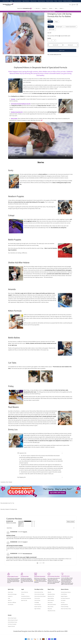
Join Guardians (17, 1)
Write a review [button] (70, 521)
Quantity (49, 38)
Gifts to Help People (12, 618)
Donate (60, 1)
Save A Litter (51, 29)
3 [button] (40, 563)
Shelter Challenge (67, 1)
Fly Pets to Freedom (12, 624)
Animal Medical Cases (12, 622)
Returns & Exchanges (12, 594)
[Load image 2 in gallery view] (16, 59)
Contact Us (10, 596)
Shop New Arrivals (51, 610)
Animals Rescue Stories (66, 592)
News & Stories (41, 1)
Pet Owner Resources (65, 598)
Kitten (50, 21)
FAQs (9, 598)
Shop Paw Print (51, 596)
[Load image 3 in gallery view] (23, 59)
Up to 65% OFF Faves (57, 493)
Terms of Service (24, 592)
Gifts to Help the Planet (13, 620)
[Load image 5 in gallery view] (38, 59)
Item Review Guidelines (26, 598)
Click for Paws (37, 600)
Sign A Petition (37, 608)
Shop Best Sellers (51, 594)
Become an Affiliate (12, 602)
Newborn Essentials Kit (71, 26)
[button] (70, 4)
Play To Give (33, 1)
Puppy (56, 21)
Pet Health (63, 600)
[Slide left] (4, 59)
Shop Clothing (51, 598)
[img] (13, 531)
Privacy (22, 594)
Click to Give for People (39, 594)
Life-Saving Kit (59, 26)
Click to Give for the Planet (39, 596)
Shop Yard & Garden (52, 604)
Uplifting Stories (64, 604)
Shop (11, 1)
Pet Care (63, 602)
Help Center (10, 592)
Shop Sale (50, 608)
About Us (10, 600)
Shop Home (50, 602)
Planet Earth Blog (64, 606)
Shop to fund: (23, 8)
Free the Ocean (37, 604)
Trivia (55, 1)
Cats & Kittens (64, 594)
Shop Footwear (51, 600)
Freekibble (36, 602)
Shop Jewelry (50, 606)
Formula (51, 26)
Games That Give (37, 606)
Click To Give (6, 1)
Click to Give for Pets (38, 592)
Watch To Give (49, 1)
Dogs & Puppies (64, 596)
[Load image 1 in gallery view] (9, 59)
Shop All (49, 592)
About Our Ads (24, 600)
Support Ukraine (11, 626)
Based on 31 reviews (11, 522)
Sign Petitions (26, 1)
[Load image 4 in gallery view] (30, 59)
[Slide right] (43, 59)
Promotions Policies (25, 596)
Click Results (10, 604)
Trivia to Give (37, 598)
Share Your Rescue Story (66, 608)
